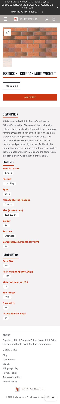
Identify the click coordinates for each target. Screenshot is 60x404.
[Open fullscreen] (7, 63)
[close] (57, 7)
